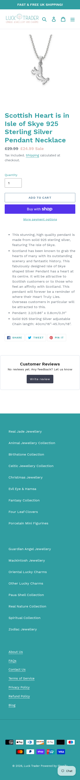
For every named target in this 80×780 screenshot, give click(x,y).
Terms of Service (22, 678)
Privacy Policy (19, 687)
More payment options (40, 219)
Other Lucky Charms (26, 583)
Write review (40, 379)
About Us (16, 652)
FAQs (12, 661)
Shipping (32, 155)
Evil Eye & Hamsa (22, 489)
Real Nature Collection (27, 606)
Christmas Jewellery (26, 477)
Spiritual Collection (25, 618)
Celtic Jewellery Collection (31, 466)
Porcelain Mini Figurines (28, 523)
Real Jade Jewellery (25, 431)
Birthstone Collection (26, 454)
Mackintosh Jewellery (27, 560)
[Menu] (72, 19)
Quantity (11, 175)
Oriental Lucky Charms (28, 572)
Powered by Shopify (54, 765)
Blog (12, 705)
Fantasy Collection (24, 500)
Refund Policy (19, 696)
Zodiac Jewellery (23, 629)
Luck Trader (32, 765)
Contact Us (17, 669)
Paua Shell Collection (26, 595)
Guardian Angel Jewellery (30, 549)
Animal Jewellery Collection (32, 443)
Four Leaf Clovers (23, 512)
